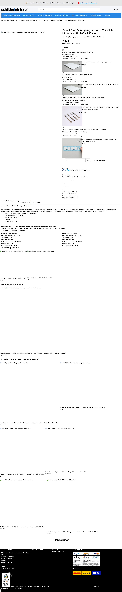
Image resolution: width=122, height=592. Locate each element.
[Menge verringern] (63, 160)
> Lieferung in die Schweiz (40, 558)
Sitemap (54, 558)
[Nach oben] (0, 590)
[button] (109, 10)
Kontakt (34, 562)
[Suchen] (98, 9)
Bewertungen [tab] (36, 202)
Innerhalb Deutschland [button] (80, 177)
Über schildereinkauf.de (39, 553)
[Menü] (9, 574)
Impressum (55, 562)
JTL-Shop (12, 588)
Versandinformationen (38, 556)
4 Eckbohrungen (68, 74)
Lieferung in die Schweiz (88, 3)
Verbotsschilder (73, 195)
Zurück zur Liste (5, 20)
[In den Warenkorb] (2, 26)
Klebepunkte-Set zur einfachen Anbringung (75, 129)
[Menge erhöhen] (86, 164)
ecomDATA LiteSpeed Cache (30, 588)
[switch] (6, 585)
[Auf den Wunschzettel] (63, 185)
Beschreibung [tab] (26, 202)
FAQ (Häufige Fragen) (38, 560)
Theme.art (104, 586)
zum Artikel (82, 64)
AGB (53, 557)
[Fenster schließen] (2, 29)
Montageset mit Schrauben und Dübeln (74, 97)
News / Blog (35, 554)
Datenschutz (56, 555)
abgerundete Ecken (68, 52)
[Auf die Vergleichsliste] (67, 185)
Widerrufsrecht (56, 560)
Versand (77, 43)
